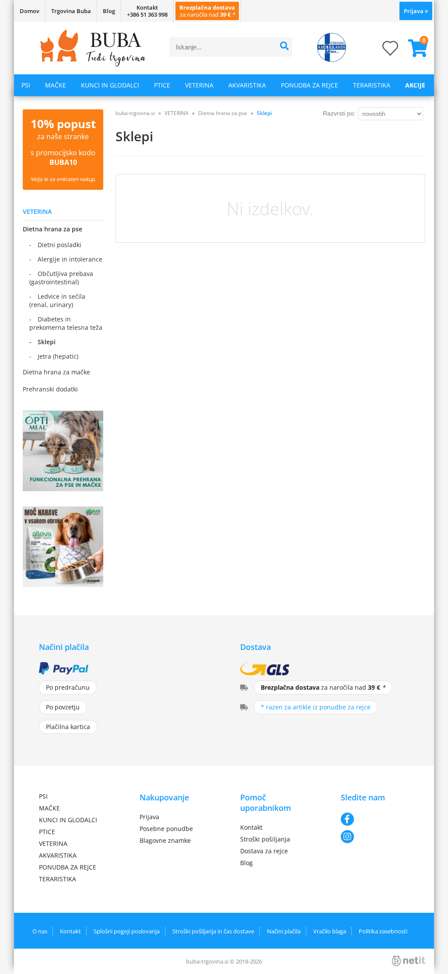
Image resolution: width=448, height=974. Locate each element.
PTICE (162, 85)
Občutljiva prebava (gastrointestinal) (61, 277)
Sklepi (47, 342)
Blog (109, 11)
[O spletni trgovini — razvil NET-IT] (408, 961)
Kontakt (251, 827)
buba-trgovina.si (135, 113)
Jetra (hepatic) (58, 356)
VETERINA (199, 85)
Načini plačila (284, 931)
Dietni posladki (59, 245)
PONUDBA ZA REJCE (309, 85)
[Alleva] (63, 584)
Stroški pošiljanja (265, 839)
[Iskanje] (284, 47)
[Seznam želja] (381, 51)
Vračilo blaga (329, 931)
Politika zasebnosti (383, 931)
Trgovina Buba (71, 11)
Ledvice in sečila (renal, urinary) (57, 300)
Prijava (416, 11)
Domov (29, 11)
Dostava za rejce (264, 851)
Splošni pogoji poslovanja (127, 931)
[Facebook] (375, 819)
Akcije (415, 85)
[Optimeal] (63, 488)
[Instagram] (375, 836)
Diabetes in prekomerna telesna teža (65, 323)
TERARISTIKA (371, 85)
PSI (25, 85)
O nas (39, 931)
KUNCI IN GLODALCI (110, 85)
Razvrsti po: (339, 113)
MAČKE (55, 85)
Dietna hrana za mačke (56, 372)
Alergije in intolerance (70, 259)
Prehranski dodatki (50, 389)
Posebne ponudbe (166, 828)
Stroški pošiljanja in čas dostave (213, 931)
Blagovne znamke (165, 840)
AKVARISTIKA (247, 85)
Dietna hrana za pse (52, 229)
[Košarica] (414, 48)
